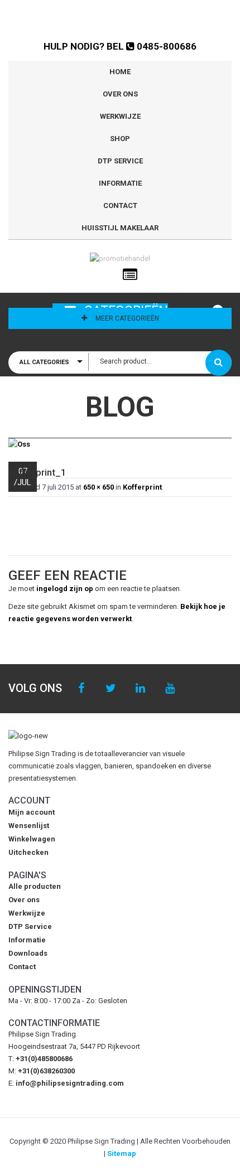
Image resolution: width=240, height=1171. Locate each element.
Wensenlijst (28, 825)
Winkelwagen (31, 839)
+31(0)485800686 (44, 1058)
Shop (120, 138)
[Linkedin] (140, 688)
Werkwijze (120, 116)
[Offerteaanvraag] (130, 275)
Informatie (120, 183)
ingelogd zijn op (64, 588)
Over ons (120, 94)
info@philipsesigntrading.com (70, 1083)
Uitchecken (28, 852)
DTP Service (120, 161)
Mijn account (31, 812)
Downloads (27, 953)
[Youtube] (170, 688)
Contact (120, 205)
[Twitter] (111, 688)
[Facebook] (81, 688)
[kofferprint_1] (120, 444)
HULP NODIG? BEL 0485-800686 (120, 46)
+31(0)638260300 (46, 1071)
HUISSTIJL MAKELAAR (120, 228)
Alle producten (34, 886)
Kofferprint (142, 487)
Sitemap (121, 1153)
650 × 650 (98, 487)
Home (120, 71)
